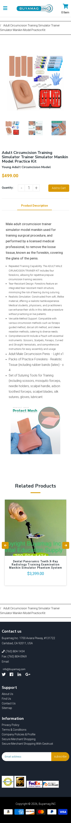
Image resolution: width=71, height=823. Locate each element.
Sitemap (7, 708)
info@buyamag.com (14, 669)
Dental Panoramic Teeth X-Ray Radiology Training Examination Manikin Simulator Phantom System (35, 564)
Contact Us (9, 703)
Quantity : (8, 187)
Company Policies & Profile (18, 734)
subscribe (60, 756)
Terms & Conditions (14, 729)
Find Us (6, 698)
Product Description (34, 205)
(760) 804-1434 (15, 651)
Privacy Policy (10, 725)
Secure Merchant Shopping (19, 739)
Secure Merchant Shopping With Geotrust (27, 743)
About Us (7, 694)
